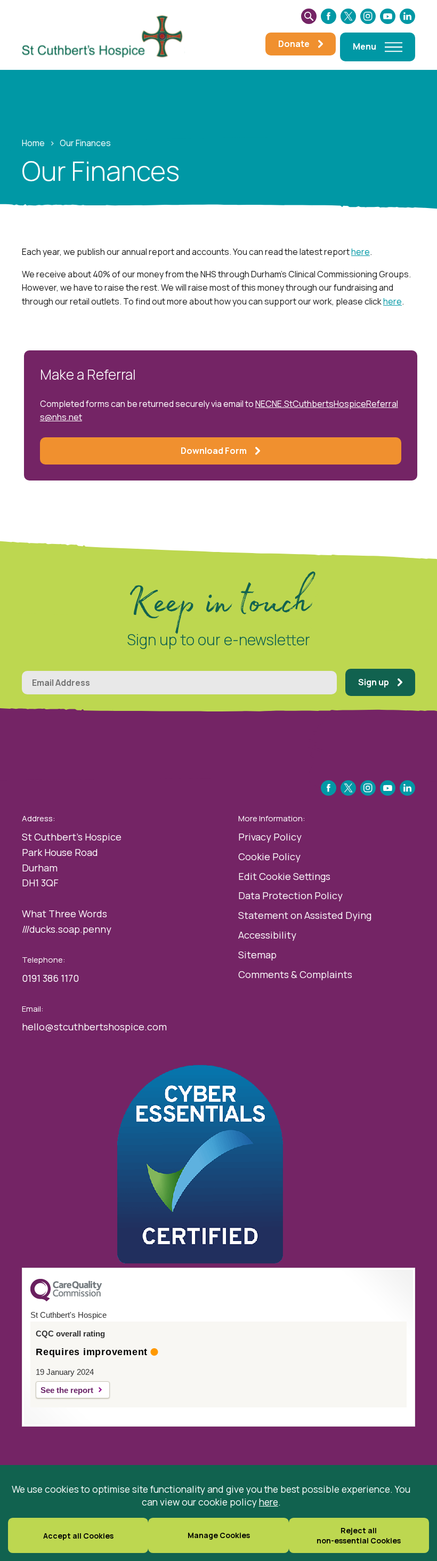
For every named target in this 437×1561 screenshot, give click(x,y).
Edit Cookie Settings (284, 876)
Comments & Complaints (295, 974)
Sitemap (257, 954)
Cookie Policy (269, 856)
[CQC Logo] (66, 1298)
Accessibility (267, 934)
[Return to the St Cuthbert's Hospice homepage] (107, 35)
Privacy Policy (270, 836)
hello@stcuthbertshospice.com (94, 1026)
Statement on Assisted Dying (304, 915)
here (360, 252)
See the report (67, 1390)
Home (33, 143)
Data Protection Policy (290, 895)
